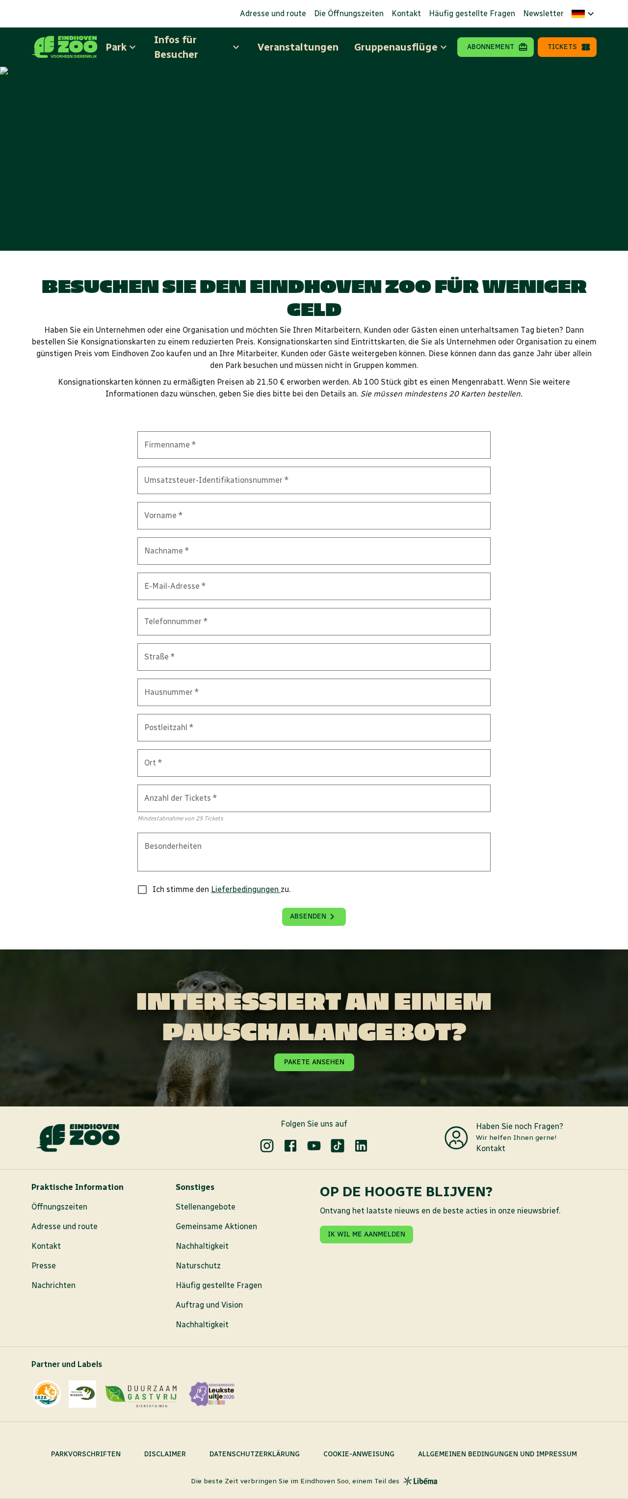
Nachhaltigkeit (202, 1246)
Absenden (308, 916)
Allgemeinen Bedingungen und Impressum (497, 1454)
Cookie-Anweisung (358, 1454)
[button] (584, 14)
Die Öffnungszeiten (349, 13)
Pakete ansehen (314, 1062)
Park (116, 47)
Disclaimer (165, 1454)
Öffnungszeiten (59, 1206)
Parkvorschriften (86, 1454)
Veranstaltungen (298, 47)
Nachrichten (53, 1285)
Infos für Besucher (176, 47)
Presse (43, 1265)
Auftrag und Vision (209, 1305)
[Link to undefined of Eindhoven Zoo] (267, 1145)
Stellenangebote (206, 1206)
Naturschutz (198, 1265)
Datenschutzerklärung (254, 1454)
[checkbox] (142, 889)
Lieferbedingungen (246, 889)
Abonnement (490, 47)
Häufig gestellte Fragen (472, 13)
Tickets (562, 47)
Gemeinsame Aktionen (216, 1226)
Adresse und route (273, 13)
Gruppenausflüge (396, 47)
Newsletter (543, 13)
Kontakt (406, 13)
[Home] (64, 47)
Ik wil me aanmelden (366, 1234)
